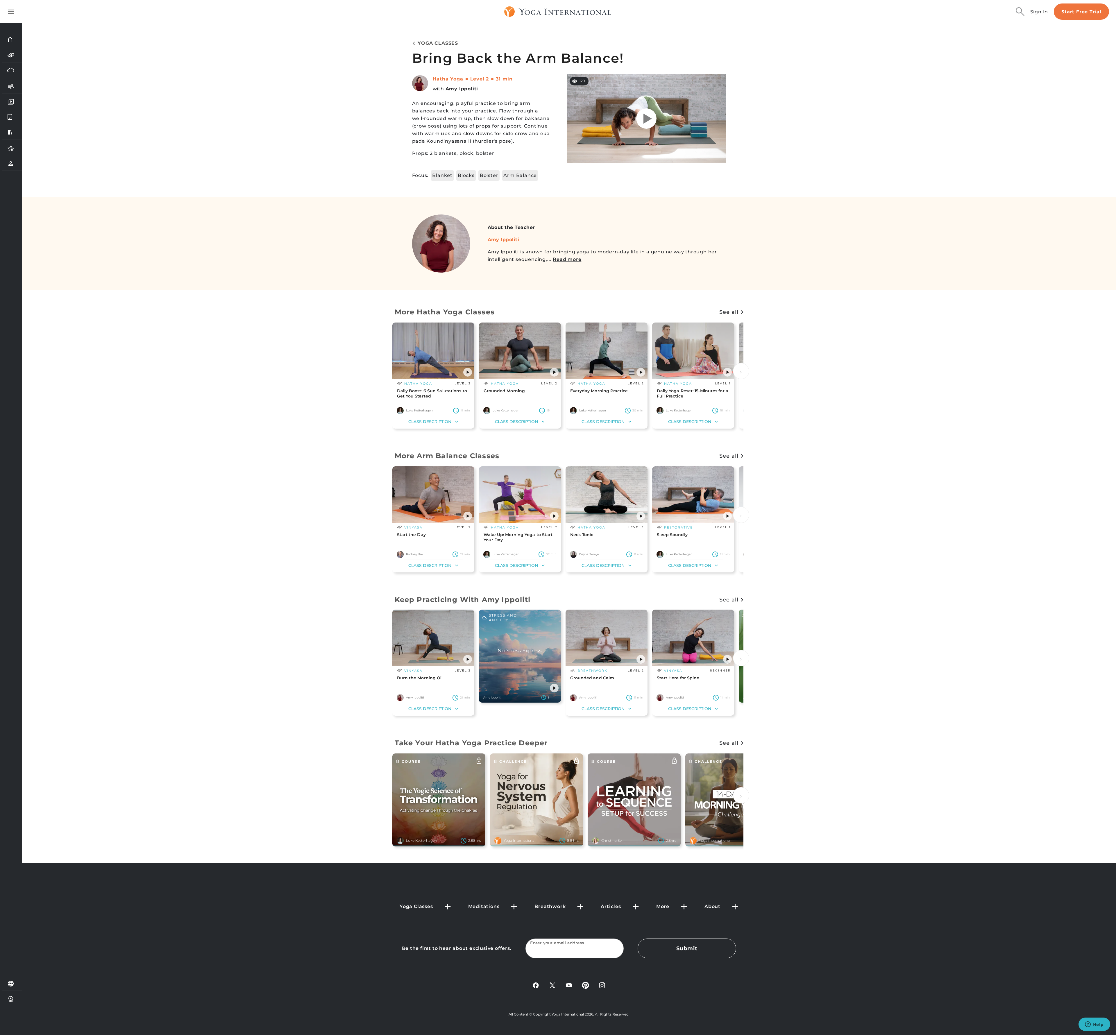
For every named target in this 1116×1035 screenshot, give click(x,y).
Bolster (489, 175)
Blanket (442, 175)
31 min (504, 79)
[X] (552, 985)
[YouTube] (569, 985)
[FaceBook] (535, 985)
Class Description (429, 421)
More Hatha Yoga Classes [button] (445, 312)
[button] (467, 372)
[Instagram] (602, 985)
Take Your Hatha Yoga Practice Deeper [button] (471, 743)
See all (728, 312)
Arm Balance (520, 175)
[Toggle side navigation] (11, 12)
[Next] (741, 371)
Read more (567, 259)
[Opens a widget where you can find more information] (1094, 1025)
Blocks (466, 175)
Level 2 (479, 79)
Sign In (1039, 12)
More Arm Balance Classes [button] (447, 456)
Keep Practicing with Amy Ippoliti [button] (463, 599)
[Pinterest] (585, 985)
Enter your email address (557, 943)
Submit (686, 948)
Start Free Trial (1081, 12)
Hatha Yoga (448, 79)
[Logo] (558, 11)
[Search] (1020, 11)
